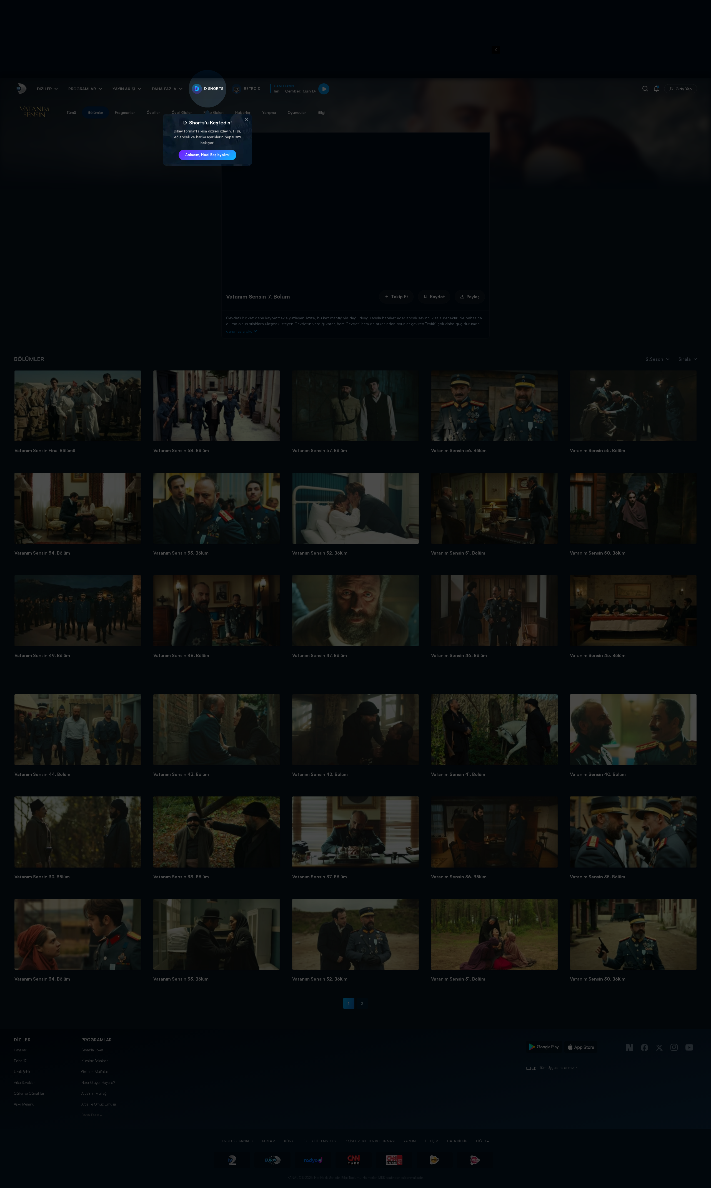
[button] (246, 119)
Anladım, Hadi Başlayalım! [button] (207, 154)
